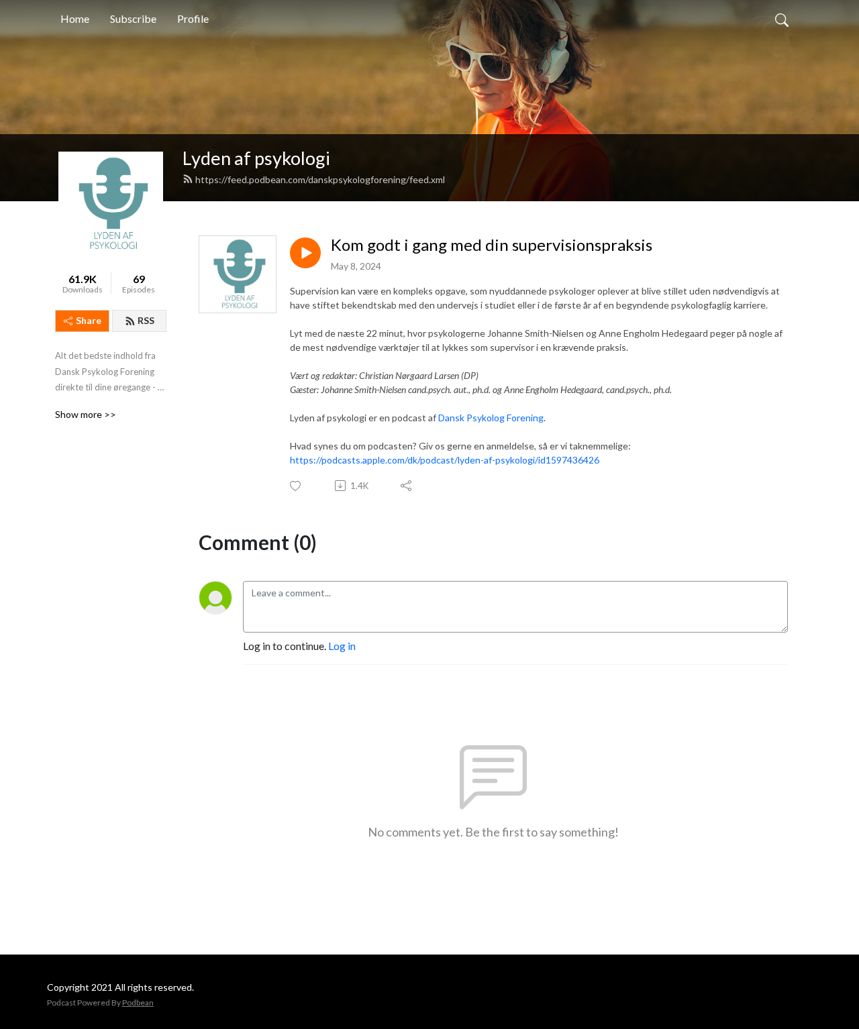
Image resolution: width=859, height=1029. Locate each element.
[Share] (407, 485)
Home (74, 18)
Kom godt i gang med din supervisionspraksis (491, 244)
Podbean (138, 1002)
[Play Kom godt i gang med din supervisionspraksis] (305, 252)
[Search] (782, 18)
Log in (342, 645)
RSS (146, 320)
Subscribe (133, 18)
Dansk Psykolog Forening (491, 417)
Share (88, 320)
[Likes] (296, 486)
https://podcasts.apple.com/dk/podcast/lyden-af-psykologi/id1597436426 (444, 460)
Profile (193, 18)
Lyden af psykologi (256, 158)
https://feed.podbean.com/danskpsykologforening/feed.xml (320, 179)
